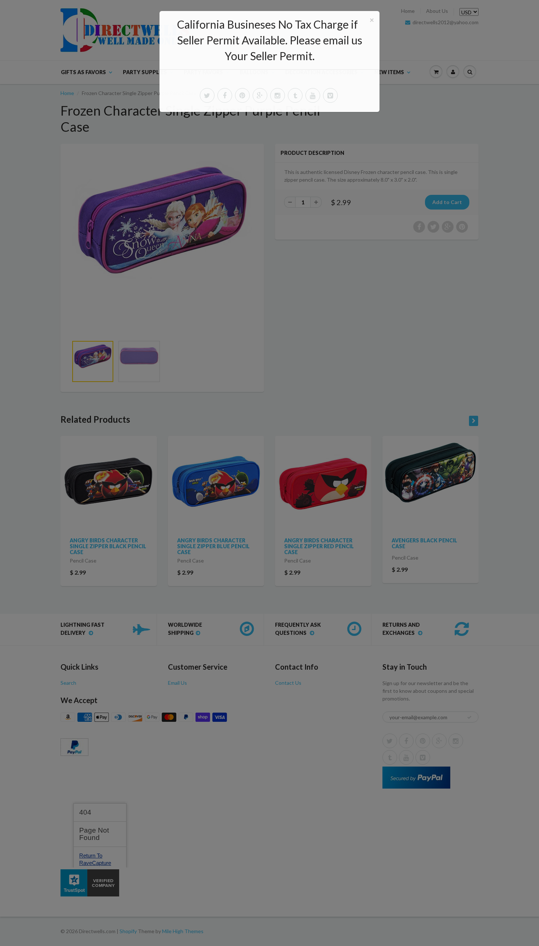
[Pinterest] (242, 95)
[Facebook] (224, 95)
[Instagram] (277, 95)
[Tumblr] (295, 95)
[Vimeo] (330, 95)
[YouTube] (312, 95)
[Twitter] (207, 95)
